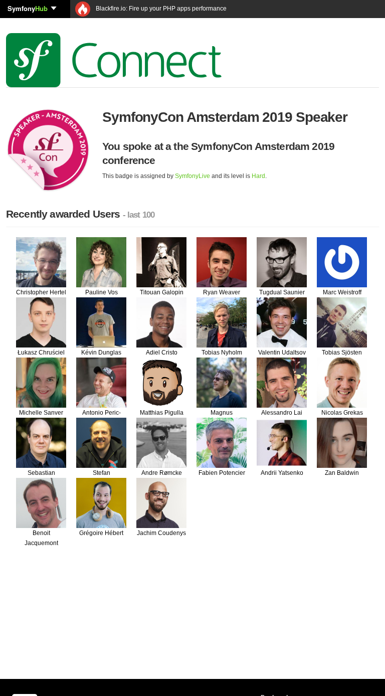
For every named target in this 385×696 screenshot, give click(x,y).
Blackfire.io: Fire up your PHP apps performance (160, 8)
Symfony (28, 8)
